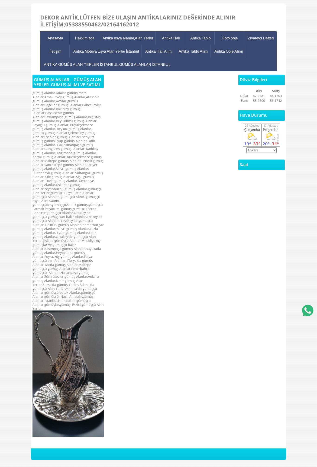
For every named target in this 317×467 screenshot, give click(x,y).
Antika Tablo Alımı (193, 51)
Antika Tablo (200, 38)
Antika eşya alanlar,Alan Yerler (128, 38)
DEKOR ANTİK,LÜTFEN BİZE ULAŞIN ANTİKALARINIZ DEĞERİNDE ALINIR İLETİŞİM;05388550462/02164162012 (137, 20)
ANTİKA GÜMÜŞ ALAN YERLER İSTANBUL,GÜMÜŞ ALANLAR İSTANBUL (107, 65)
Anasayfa (55, 38)
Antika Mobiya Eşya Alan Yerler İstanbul (106, 51)
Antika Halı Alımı (158, 51)
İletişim (55, 51)
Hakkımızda (84, 38)
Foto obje (230, 38)
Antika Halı (171, 38)
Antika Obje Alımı (228, 51)
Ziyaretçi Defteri (261, 38)
